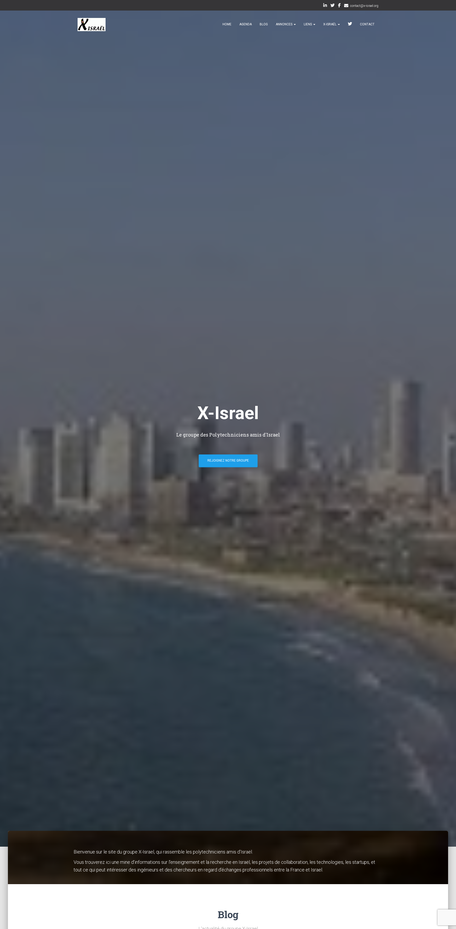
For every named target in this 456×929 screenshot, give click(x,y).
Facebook (339, 6)
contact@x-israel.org (364, 6)
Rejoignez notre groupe (228, 460)
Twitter (332, 6)
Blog (264, 24)
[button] (294, 24)
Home (226, 24)
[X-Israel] (92, 24)
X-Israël (330, 24)
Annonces (284, 24)
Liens (308, 24)
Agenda (245, 24)
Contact (367, 24)
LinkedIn (325, 6)
